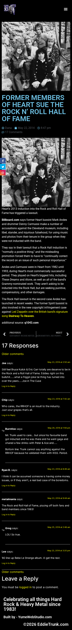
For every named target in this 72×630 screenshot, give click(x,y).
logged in (25, 587)
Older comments (13, 354)
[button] (66, 9)
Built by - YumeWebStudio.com (27, 617)
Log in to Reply (8, 386)
